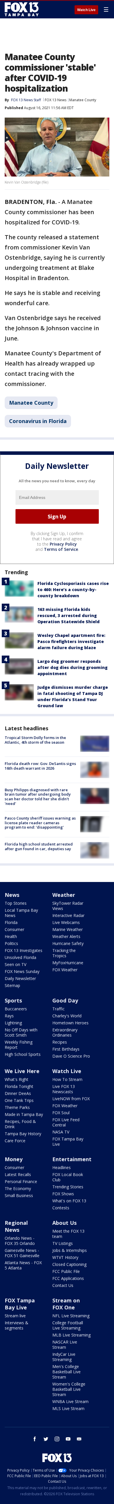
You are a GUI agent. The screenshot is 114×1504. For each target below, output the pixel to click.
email (79, 1439)
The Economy (18, 1188)
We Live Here (22, 1071)
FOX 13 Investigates (23, 950)
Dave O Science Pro (71, 1056)
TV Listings (62, 1243)
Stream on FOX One (66, 1304)
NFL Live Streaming (70, 1315)
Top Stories (16, 903)
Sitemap (12, 985)
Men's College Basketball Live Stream (66, 1372)
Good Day (65, 1000)
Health (11, 936)
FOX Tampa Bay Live (67, 1141)
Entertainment (71, 1159)
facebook (34, 1439)
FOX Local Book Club (67, 1177)
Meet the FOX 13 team (68, 1233)
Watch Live (86, 10)
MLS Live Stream (68, 1408)
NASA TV (60, 1132)
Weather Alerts (66, 936)
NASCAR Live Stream (64, 1344)
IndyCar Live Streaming (63, 1356)
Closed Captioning (69, 1264)
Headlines (61, 1167)
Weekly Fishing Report (18, 1044)
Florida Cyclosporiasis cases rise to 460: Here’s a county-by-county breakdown (73, 589)
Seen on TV (15, 964)
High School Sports (23, 1054)
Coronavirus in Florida (38, 421)
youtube (68, 1439)
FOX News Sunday (22, 971)
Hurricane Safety (68, 943)
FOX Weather (64, 969)
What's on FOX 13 (69, 1200)
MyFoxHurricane (67, 962)
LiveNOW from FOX (71, 1098)
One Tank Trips (19, 1100)
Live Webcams (66, 922)
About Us (64, 1222)
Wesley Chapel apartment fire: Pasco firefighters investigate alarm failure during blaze (71, 641)
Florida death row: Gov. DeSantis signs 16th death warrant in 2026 (40, 766)
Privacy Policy (63, 544)
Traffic (58, 1009)
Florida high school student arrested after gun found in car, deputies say (39, 846)
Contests (60, 1207)
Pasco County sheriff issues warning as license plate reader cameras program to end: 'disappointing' (40, 822)
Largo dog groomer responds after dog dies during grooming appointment (72, 667)
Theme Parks (17, 1107)
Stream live (15, 1315)
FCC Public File (66, 1271)
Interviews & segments (16, 1325)
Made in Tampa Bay (24, 1114)
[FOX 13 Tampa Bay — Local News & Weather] (22, 9)
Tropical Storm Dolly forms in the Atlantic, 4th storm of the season (35, 740)
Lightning (13, 1023)
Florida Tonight (19, 1086)
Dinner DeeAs (18, 1093)
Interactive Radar (68, 915)
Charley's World (67, 1016)
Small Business (19, 1195)
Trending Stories (67, 1186)
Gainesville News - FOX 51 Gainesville (22, 1253)
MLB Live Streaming (71, 1335)
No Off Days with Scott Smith (21, 1032)
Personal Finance (21, 1181)
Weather (63, 894)
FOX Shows (63, 1193)
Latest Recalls (18, 1174)
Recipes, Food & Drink (20, 1124)
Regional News (16, 1226)
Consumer (14, 929)
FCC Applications (68, 1278)
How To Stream (67, 1079)
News (12, 894)
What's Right (16, 1079)
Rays (9, 1016)
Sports (13, 1000)
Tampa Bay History (23, 1133)
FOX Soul (61, 1112)
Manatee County (82, 99)
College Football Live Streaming (67, 1325)
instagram (57, 1439)
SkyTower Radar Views (67, 905)
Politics (11, 943)
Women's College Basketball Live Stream (68, 1389)
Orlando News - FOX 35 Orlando (20, 1240)
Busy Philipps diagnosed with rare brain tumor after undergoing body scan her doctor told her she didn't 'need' (38, 796)
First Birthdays (66, 1049)
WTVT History (65, 1257)
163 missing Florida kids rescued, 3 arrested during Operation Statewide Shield (68, 615)
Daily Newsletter (20, 978)
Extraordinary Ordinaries (64, 1032)
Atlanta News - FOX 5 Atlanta (23, 1265)
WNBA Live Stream (70, 1401)
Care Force (15, 1140)
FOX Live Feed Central (66, 1122)
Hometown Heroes (70, 1023)
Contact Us (62, 1285)
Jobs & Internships (69, 1250)
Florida (11, 922)
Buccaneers (16, 1009)
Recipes (59, 1042)
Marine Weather (67, 929)
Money (14, 1159)
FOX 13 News (55, 99)
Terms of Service (61, 549)
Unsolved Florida (20, 957)
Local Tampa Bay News (21, 912)
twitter (46, 1439)
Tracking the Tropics (64, 953)
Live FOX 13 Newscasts (63, 1089)
